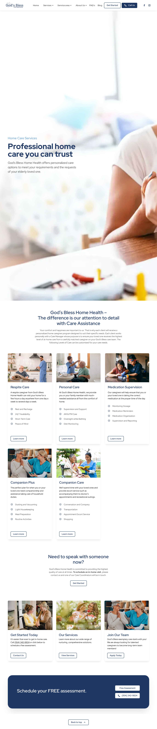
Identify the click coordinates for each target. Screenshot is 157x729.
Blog (100, 5)
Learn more (18, 438)
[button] (47, 5)
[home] (15, 5)
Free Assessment (127, 688)
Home (36, 5)
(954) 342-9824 (22, 642)
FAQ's (92, 5)
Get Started (112, 5)
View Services (67, 655)
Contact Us (18, 655)
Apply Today (116, 655)
